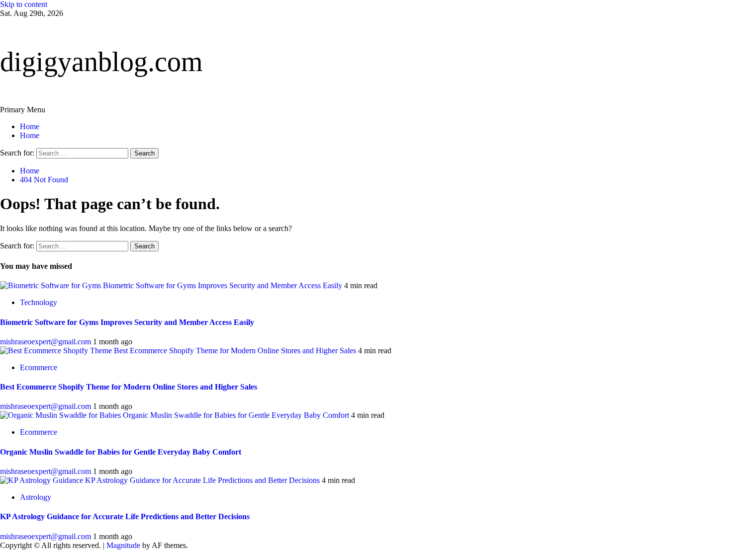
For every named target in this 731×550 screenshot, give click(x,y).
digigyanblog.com (101, 61)
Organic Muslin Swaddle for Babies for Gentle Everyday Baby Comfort (236, 415)
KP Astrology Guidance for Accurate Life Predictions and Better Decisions (202, 480)
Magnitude (123, 545)
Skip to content (23, 4)
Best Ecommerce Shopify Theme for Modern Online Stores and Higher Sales (235, 350)
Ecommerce (38, 367)
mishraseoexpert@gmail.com (46, 341)
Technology (38, 302)
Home (29, 126)
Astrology (35, 497)
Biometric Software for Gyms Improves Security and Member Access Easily (222, 285)
